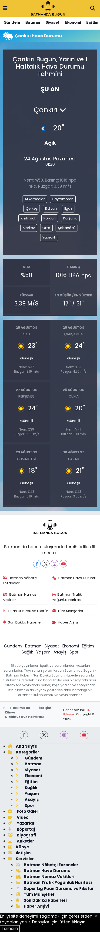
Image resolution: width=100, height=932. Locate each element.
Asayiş (59, 652)
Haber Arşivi (68, 622)
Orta (46, 227)
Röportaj (25, 829)
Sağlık (27, 652)
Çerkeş (32, 208)
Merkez (29, 227)
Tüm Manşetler (70, 610)
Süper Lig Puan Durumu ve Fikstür (59, 888)
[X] (46, 563)
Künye (10, 712)
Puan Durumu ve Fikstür (28, 610)
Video (22, 817)
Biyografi (26, 835)
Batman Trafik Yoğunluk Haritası (67, 597)
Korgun (49, 218)
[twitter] (44, 735)
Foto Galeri (28, 811)
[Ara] (92, 9)
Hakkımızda (20, 708)
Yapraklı (49, 237)
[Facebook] (37, 563)
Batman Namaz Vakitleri (20, 597)
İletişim (45, 708)
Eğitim (92, 22)
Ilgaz (68, 208)
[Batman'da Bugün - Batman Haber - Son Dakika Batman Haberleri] (47, 8)
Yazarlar (25, 823)
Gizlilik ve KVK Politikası (24, 717)
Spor (74, 652)
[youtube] (84, 735)
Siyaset (53, 22)
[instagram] (64, 735)
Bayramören (62, 198)
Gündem (11, 22)
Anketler (25, 841)
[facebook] (24, 735)
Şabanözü (66, 227)
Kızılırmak (28, 218)
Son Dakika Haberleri (25, 622)
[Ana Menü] (5, 8)
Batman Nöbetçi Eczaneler (20, 580)
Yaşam (43, 652)
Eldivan (51, 208)
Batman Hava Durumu (77, 577)
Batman (32, 22)
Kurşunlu (70, 218)
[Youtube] (63, 563)
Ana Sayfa (26, 746)
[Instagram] (54, 563)
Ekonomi (73, 22)
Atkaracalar (35, 198)
